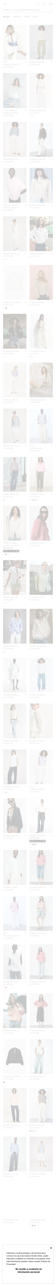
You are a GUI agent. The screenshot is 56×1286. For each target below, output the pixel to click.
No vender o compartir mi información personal (29, 1270)
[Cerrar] (51, 1248)
